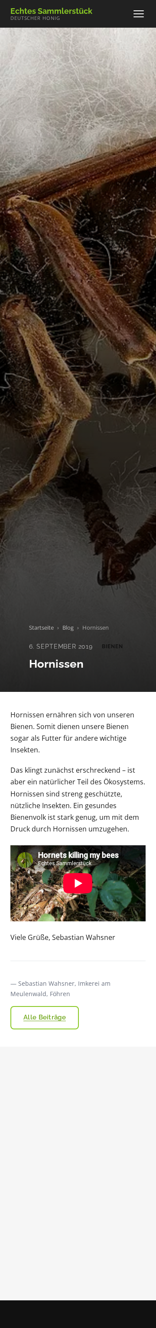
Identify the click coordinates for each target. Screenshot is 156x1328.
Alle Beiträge (44, 1017)
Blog (68, 627)
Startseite (41, 627)
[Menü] (139, 14)
